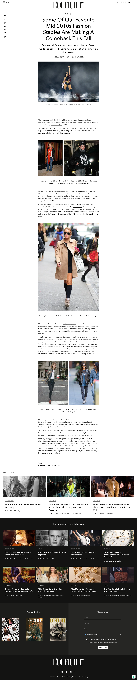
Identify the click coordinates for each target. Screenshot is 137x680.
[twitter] (4, 30)
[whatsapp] (4, 33)
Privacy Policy (113, 642)
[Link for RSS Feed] (75, 672)
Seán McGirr (77, 207)
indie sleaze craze (69, 324)
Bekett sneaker (68, 337)
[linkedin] (4, 26)
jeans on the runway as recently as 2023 (77, 435)
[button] (66, 630)
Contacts (52, 677)
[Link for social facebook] (66, 672)
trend (53, 465)
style (48, 465)
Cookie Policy (83, 677)
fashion (41, 465)
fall (63, 120)
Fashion (68, 14)
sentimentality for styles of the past (55, 122)
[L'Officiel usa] (68, 5)
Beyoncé (53, 329)
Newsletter (61, 677)
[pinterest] (4, 23)
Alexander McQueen (85, 191)
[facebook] (4, 19)
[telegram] (4, 37)
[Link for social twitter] (62, 672)
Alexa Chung (43, 441)
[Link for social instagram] (70, 672)
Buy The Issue (121, 2)
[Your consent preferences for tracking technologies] (134, 677)
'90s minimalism (56, 125)
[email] (4, 16)
